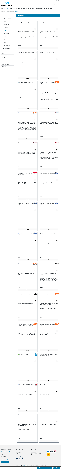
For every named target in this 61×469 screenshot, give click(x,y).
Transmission (4, 51)
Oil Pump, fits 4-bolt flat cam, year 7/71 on (26, 92)
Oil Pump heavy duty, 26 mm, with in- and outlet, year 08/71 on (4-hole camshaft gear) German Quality (27, 123)
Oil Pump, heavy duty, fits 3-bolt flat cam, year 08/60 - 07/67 (27, 62)
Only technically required (47, 467)
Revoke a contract (4, 462)
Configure (39, 467)
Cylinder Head (5, 22)
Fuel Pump (5, 39)
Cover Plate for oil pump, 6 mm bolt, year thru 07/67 (27, 274)
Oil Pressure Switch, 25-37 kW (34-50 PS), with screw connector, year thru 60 (49, 364)
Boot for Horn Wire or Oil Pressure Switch (48, 424)
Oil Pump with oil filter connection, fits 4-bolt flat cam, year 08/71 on (27, 183)
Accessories (4, 60)
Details (27, 48)
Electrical (3, 62)
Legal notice (33, 454)
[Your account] (54, 4)
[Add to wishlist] (35, 29)
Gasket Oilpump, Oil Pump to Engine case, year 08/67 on (49, 213)
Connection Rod (6, 27)
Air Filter (5, 36)
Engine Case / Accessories (7, 18)
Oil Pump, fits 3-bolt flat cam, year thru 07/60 (27, 31)
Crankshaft (5, 21)
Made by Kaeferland (5, 64)
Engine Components (6, 16)
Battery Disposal (34, 455)
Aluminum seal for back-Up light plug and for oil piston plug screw (27, 425)
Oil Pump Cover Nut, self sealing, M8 (25, 303)
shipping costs (25, 465)
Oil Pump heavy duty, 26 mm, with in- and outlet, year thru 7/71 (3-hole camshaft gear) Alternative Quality (48, 123)
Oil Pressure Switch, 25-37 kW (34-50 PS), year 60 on (26, 395)
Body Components (5, 55)
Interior (3, 59)
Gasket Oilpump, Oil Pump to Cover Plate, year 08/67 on (27, 244)
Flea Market (4, 66)
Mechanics (3, 57)
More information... (24, 467)
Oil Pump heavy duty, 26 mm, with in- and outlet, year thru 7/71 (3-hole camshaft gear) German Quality (48, 93)
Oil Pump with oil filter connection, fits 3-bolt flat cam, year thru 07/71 (49, 153)
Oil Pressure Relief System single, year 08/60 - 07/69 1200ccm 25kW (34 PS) (49, 304)
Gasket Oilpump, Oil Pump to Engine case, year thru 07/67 (49, 183)
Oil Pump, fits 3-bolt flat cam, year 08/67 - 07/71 (48, 62)
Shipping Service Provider (20, 449)
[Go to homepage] (7, 4)
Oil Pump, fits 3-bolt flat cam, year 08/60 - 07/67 (48, 32)
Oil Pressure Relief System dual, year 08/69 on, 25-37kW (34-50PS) (49, 334)
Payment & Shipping (34, 449)
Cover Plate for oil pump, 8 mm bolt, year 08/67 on (48, 274)
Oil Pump (5, 30)
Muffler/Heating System (6, 48)
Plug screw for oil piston (44, 394)
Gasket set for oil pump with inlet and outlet (48, 243)
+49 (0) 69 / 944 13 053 (5, 451)
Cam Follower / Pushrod (7, 24)
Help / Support (18, 452)
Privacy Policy (33, 452)
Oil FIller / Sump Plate (6, 33)
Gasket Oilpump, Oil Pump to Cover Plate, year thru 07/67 (27, 213)
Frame (3, 53)
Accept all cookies (56, 467)
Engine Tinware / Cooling (7, 45)
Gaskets (5, 42)
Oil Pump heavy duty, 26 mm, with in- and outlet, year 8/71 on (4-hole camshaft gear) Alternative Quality (26, 153)
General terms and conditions (36, 453)
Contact (17, 453)
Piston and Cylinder (6, 19)
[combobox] (31, 4)
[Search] (40, 4)
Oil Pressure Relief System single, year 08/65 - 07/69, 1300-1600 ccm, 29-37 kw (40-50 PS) (27, 334)
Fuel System (4, 50)
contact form (7, 459)
